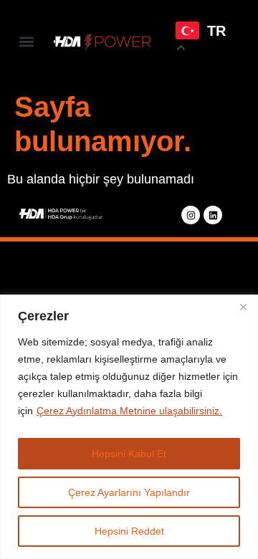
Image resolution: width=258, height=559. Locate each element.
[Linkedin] (213, 215)
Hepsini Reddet (129, 531)
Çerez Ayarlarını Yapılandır (129, 492)
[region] (129, 427)
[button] (26, 42)
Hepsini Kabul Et (129, 453)
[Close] (243, 306)
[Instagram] (190, 215)
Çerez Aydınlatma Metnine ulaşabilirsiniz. (129, 410)
